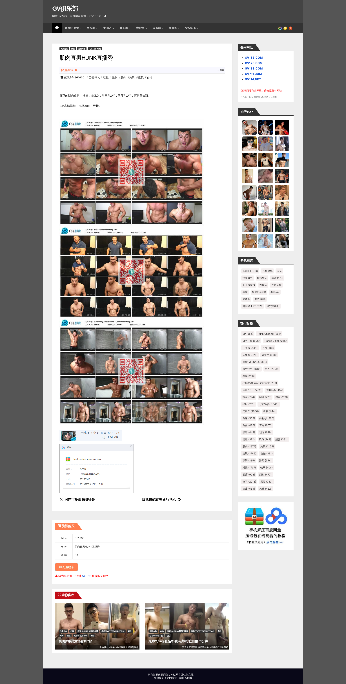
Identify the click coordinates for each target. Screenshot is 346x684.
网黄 (61, 636)
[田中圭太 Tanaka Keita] (249, 208)
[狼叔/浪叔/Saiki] (249, 143)
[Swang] (282, 127)
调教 (68, 636)
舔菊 (265, 460)
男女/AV (274, 292)
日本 (126, 28)
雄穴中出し (273, 306)
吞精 (249, 375)
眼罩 (249, 432)
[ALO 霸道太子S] (249, 192)
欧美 (142, 28)
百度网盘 (81, 49)
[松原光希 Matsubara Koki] (249, 160)
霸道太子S (277, 277)
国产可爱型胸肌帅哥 (80, 500)
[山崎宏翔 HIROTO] (249, 127)
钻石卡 (86, 576)
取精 (159, 28)
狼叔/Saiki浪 (259, 292)
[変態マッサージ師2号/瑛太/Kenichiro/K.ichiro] (249, 176)
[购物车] (285, 28)
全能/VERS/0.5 (255, 361)
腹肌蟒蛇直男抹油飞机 (159, 500)
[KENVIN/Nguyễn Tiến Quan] (266, 127)
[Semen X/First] (282, 208)
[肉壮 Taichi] (282, 225)
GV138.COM (254, 68)
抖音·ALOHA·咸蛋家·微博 (87, 631)
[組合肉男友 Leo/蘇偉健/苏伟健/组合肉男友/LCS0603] (266, 143)
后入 (272, 368)
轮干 (266, 467)
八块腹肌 (267, 270)
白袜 (249, 425)
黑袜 (245, 292)
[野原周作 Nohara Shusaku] (249, 241)
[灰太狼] (282, 241)
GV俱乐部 (65, 8)
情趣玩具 (274, 390)
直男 (175, 28)
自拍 (149, 77)
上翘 (268, 347)
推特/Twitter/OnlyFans (113, 631)
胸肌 (131, 77)
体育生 (269, 354)
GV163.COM (254, 57)
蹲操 (249, 467)
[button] (290, 28)
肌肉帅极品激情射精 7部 (75, 641)
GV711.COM (253, 74)
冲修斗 (246, 299)
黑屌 (266, 481)
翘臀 (281, 439)
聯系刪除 (187, 677)
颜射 (265, 474)
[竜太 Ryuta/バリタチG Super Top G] (266, 160)
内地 (72, 631)
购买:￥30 (71, 70)
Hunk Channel (269, 333)
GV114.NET (253, 79)
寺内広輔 (276, 284)
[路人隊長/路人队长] (266, 225)
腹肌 (140, 77)
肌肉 (123, 77)
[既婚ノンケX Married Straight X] (266, 176)
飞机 (92, 636)
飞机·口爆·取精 (95, 49)
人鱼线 (250, 354)
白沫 (249, 418)
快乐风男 (248, 277)
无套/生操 (268, 404)
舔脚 (249, 460)
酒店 (249, 474)
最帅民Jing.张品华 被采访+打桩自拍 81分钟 (178, 641)
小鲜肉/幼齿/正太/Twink (260, 383)
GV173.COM (254, 63)
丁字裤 (250, 347)
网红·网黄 (74, 28)
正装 (269, 411)
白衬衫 (266, 418)
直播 (114, 77)
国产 (110, 28)
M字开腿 (251, 340)
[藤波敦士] (266, 241)
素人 (130, 631)
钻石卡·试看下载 (80, 636)
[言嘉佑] (282, 143)
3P (248, 333)
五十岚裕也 (249, 284)
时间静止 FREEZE (252, 306)
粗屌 (265, 432)
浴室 (105, 77)
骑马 (249, 481)
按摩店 (263, 284)
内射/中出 (251, 368)
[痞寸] (282, 176)
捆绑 (265, 397)
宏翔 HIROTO (250, 270)
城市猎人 (262, 277)
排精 (282, 397)
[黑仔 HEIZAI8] (266, 192)
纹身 (265, 439)
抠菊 (249, 397)
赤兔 (279, 270)
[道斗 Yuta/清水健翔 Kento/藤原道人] (282, 192)
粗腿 (249, 439)
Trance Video (275, 340)
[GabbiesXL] (249, 225)
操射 (248, 404)
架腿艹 (251, 411)
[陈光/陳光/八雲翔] (282, 160)
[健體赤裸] (266, 208)
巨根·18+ (94, 77)
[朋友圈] (280, 28)
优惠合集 (64, 49)
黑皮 (249, 488)
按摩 (93, 28)
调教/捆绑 (259, 299)
